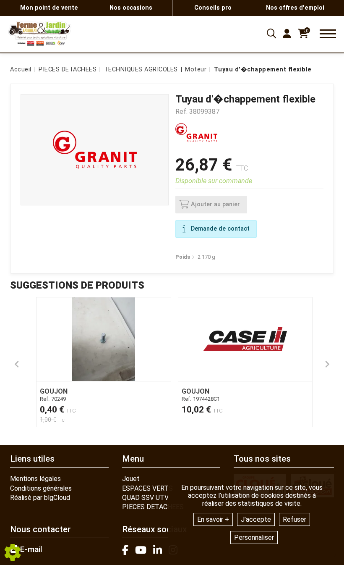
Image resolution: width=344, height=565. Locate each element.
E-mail (30, 549)
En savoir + (213, 519)
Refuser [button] (294, 519)
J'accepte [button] (256, 519)
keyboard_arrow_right (327, 364)
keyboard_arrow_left (16, 364)
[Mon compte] (287, 33)
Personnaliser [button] (254, 537)
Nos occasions (130, 7)
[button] (261, 70)
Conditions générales (41, 488)
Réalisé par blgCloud (40, 498)
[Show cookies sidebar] (12, 552)
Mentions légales (35, 479)
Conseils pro (213, 7)
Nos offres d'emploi (295, 7)
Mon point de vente (49, 7)
